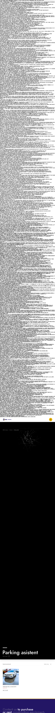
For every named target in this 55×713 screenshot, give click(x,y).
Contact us (10, 709)
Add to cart (5, 690)
